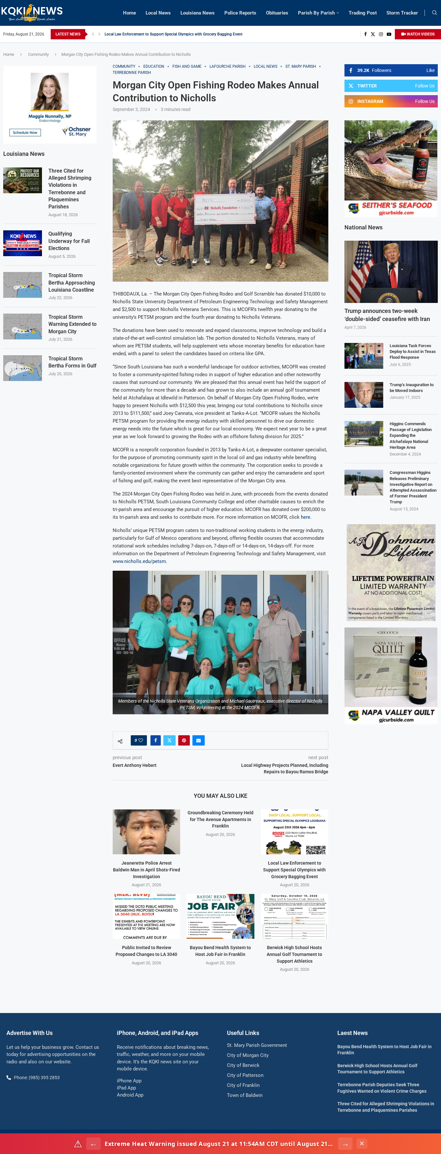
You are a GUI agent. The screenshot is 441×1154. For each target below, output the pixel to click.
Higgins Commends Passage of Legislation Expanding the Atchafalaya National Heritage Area (411, 435)
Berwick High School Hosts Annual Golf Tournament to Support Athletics (294, 954)
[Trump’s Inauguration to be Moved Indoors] (363, 395)
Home (129, 13)
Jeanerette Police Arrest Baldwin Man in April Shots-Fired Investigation (146, 869)
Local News (158, 13)
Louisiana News (197, 13)
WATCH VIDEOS (420, 34)
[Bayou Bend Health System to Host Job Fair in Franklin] (220, 916)
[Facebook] (365, 34)
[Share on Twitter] (169, 740)
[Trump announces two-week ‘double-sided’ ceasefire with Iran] (391, 272)
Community (38, 54)
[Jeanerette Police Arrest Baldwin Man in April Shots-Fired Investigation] (146, 831)
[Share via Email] (198, 740)
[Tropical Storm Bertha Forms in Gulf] (22, 368)
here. (306, 517)
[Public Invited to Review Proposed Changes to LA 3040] (146, 916)
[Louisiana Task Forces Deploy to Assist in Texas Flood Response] (363, 356)
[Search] (434, 12)
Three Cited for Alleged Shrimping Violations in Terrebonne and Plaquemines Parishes (69, 189)
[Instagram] (381, 34)
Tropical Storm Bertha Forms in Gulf (72, 362)
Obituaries (277, 13)
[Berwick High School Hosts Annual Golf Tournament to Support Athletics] (294, 916)
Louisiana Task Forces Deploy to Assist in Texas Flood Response (413, 351)
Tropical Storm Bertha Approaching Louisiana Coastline (71, 282)
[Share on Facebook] (155, 740)
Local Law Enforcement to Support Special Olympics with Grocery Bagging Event (294, 869)
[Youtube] (389, 34)
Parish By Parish (316, 13)
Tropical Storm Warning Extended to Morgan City (72, 324)
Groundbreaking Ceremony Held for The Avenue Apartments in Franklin (220, 819)
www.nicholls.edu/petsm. (140, 561)
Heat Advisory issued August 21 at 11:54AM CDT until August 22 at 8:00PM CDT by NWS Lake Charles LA (219, 1144)
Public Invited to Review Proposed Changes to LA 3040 (152, 34)
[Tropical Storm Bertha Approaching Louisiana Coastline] (22, 285)
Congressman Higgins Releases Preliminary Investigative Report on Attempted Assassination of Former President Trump (413, 487)
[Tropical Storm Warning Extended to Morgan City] (22, 326)
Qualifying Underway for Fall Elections (69, 241)
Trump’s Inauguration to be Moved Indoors (412, 387)
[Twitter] (372, 34)
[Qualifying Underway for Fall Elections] (22, 243)
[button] (93, 34)
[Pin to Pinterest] (184, 740)
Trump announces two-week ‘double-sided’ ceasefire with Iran (387, 314)
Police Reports (240, 13)
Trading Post (363, 13)
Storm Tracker (402, 13)
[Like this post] (140, 740)
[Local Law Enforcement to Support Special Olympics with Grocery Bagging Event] (294, 831)
